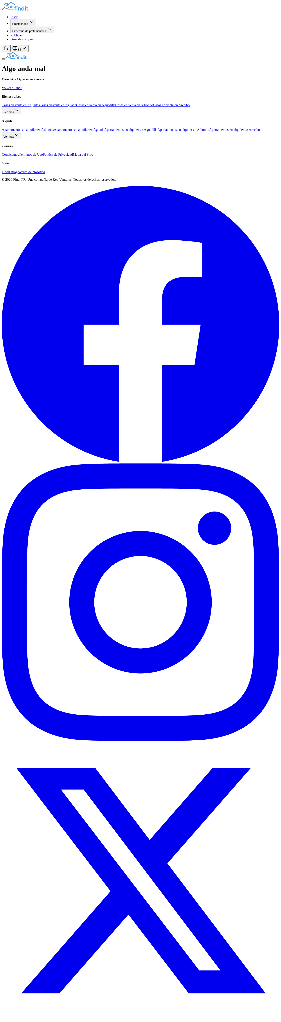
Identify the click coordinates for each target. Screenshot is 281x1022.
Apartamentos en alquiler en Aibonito (183, 130)
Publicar (16, 35)
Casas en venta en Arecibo (171, 105)
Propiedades (20, 23)
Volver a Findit (12, 88)
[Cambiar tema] (6, 48)
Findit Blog (10, 172)
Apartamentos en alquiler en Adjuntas (28, 130)
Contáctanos (10, 154)
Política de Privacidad (58, 154)
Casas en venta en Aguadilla (95, 105)
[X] (140, 1018)
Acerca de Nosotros (31, 172)
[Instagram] (140, 740)
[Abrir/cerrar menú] (3, 59)
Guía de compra (22, 39)
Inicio (14, 17)
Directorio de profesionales (29, 31)
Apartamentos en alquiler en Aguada (79, 130)
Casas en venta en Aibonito (134, 105)
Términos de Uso (31, 154)
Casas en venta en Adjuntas (21, 105)
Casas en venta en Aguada (58, 105)
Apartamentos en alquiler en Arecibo (234, 130)
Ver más (9, 112)
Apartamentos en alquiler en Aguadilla (130, 130)
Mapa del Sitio (83, 154)
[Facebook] (140, 461)
